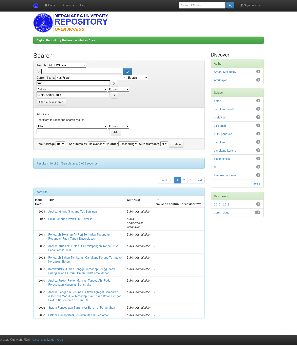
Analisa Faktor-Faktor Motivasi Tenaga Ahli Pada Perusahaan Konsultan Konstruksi (79, 282)
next (199, 180)
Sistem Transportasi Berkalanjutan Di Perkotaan (79, 315)
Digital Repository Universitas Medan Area (65, 40)
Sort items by (78, 144)
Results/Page (46, 144)
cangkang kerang (225, 150)
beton (217, 101)
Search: (42, 65)
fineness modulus (225, 175)
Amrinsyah (220, 80)
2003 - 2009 (222, 213)
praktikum (220, 117)
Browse (67, 5)
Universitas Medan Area (47, 339)
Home (51, 5)
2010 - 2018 (222, 204)
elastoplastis (222, 159)
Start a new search (51, 102)
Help (83, 5)
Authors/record (149, 144)
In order (112, 144)
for (38, 71)
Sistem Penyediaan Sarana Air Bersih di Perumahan (81, 307)
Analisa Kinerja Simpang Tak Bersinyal (72, 211)
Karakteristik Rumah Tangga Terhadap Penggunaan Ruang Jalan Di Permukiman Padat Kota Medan (81, 271)
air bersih (220, 126)
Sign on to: (251, 5)
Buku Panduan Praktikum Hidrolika (70, 219)
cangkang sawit (224, 109)
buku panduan (223, 134)
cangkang (220, 142)
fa (215, 167)
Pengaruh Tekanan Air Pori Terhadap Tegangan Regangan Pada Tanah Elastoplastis (79, 236)
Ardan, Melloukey (225, 72)
